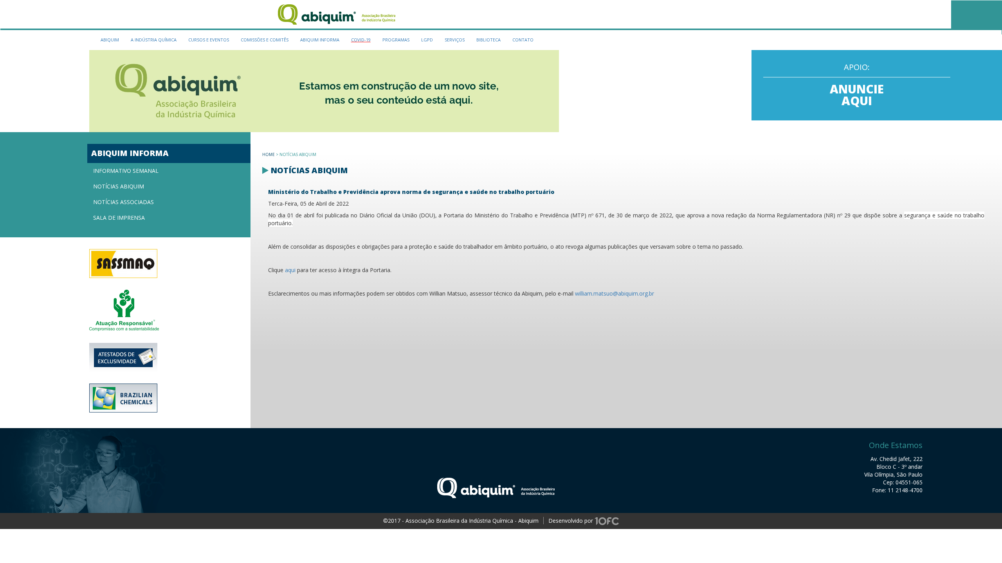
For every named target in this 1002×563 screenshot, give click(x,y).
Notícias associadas (123, 202)
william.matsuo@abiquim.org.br (614, 293)
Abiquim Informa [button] (319, 40)
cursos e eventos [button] (208, 40)
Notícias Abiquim (118, 186)
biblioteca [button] (488, 40)
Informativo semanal (126, 170)
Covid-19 (361, 40)
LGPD (427, 40)
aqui (290, 270)
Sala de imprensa (119, 217)
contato (522, 40)
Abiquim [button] (110, 40)
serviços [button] (455, 40)
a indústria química (154, 40)
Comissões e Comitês (264, 40)
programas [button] (395, 40)
